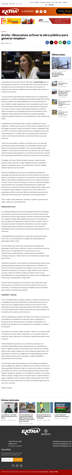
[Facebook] (37, 11)
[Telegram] (69, 42)
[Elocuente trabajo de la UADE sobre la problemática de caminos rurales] (54, 91)
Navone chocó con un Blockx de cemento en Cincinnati (44, 416)
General (3, 31)
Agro (59, 89)
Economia (60, 81)
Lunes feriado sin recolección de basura (61, 415)
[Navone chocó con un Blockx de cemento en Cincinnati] (45, 407)
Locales (60, 110)
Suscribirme (18, 459)
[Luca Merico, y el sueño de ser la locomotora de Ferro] (9, 407)
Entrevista (54, 71)
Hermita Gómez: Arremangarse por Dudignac (58, 74)
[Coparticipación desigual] (54, 83)
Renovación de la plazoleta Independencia (63, 113)
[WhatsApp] (60, 42)
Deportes (3, 420)
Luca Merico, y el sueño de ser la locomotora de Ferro (9, 416)
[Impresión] (64, 42)
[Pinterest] (56, 42)
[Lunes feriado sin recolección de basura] (62, 407)
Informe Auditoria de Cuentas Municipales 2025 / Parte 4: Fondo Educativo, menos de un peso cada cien (27, 418)
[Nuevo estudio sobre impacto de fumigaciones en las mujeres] (54, 101)
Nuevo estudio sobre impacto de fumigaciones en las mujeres (64, 103)
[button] (49, 5)
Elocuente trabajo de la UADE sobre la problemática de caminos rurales (64, 93)
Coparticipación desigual (62, 84)
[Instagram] (40, 11)
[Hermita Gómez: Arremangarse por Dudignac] (61, 63)
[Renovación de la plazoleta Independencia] (54, 112)
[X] (45, 11)
